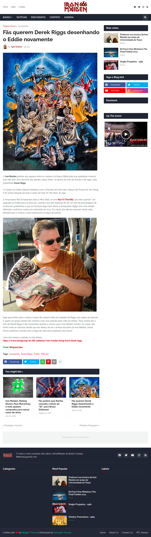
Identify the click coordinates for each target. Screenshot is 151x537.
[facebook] (135, 7)
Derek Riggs (27, 354)
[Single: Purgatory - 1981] (111, 65)
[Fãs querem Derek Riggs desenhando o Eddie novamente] (84, 387)
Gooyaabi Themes (62, 532)
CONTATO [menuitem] (55, 17)
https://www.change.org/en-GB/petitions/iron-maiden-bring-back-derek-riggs (42, 340)
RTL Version (142, 532)
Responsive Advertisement (75, 437)
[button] (145, 17)
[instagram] (143, 7)
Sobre (13, 7)
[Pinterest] (48, 361)
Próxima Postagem (89, 425)
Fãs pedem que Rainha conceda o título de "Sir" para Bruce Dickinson (51, 405)
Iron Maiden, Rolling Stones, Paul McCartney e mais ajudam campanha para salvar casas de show (18, 407)
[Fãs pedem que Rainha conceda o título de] (51, 387)
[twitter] (139, 7)
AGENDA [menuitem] (68, 17)
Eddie (37, 354)
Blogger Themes (30, 532)
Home (5, 7)
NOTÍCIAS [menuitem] (22, 17)
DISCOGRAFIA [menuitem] (38, 17)
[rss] (147, 7)
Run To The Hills (65, 199)
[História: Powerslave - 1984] (59, 520)
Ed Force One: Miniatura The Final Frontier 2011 (133, 50)
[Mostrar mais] (59, 361)
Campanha (23, 26)
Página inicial (9, 26)
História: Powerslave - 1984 (82, 517)
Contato (22, 7)
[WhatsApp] (42, 361)
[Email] (54, 361)
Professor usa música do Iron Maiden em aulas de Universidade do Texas (134, 37)
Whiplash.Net (16, 347)
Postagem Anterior (13, 425)
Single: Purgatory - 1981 (131, 61)
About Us (113, 532)
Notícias (45, 354)
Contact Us (127, 532)
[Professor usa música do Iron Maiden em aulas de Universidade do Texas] (111, 38)
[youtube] (132, 455)
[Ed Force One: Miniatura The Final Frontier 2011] (111, 52)
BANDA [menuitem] (7, 17)
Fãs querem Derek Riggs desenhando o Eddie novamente (82, 404)
